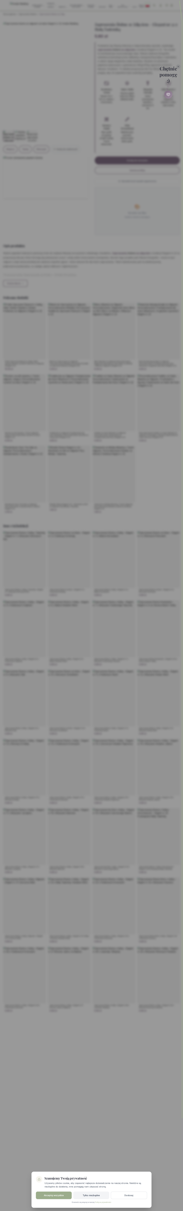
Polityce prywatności (103, 1202)
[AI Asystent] (168, 95)
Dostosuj (128, 1195)
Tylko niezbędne (91, 1195)
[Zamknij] (178, 66)
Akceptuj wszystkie (54, 1195)
